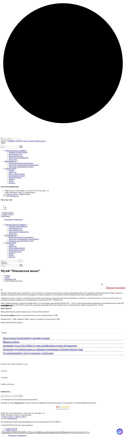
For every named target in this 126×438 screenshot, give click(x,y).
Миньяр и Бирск (11, 342)
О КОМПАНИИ (10, 168)
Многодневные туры (16, 156)
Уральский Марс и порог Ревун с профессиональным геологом (45, 432)
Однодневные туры (15, 154)
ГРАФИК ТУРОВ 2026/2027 (18, 152)
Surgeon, (32, 141)
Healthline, (11, 141)
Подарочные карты (15, 177)
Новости (11, 179)
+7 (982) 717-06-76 (24, 194)
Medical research (40, 141)
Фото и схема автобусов (17, 174)
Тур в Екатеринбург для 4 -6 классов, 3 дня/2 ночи (28, 353)
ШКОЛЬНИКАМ (11, 161)
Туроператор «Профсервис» (13, 219)
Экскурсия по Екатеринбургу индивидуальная (26, 338)
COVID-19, (19, 141)
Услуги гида (13, 159)
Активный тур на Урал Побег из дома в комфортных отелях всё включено (40, 345)
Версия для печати (115, 287)
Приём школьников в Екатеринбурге (21, 163)
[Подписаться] (21, 396)
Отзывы (11, 170)
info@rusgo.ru (14, 196)
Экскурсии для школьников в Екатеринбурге (24, 165)
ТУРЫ (15, 150)
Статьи (11, 181)
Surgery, (26, 141)
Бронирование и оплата (17, 176)
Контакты (12, 183)
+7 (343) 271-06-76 (11, 194)
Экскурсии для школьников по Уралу (21, 167)
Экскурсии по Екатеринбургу (19, 158)
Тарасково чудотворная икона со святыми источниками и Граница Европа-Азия (43, 349)
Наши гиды (12, 172)
